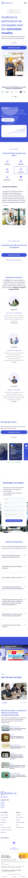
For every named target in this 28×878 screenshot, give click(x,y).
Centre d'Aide (19, 817)
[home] (9, 3)
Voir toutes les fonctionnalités (14, 260)
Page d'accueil (4, 815)
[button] (25, 3)
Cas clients (14, 42)
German (3, 805)
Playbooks (3, 832)
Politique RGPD (19, 827)
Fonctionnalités (4, 817)
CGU (17, 825)
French (2, 802)
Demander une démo (14, 47)
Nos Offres (3, 822)
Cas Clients (3, 820)
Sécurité (18, 820)
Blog (2, 825)
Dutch (2, 807)
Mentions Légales (20, 822)
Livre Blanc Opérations (6, 829)
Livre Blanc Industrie (6, 827)
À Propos (18, 815)
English (2, 804)
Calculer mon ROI (7, 120)
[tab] (7, 162)
